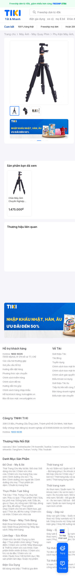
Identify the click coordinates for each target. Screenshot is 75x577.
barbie (48, 446)
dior (14, 446)
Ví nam (50, 564)
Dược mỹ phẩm (30, 559)
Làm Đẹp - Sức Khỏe (15, 535)
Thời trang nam (56, 485)
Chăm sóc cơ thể (17, 545)
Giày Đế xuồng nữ (66, 524)
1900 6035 (16, 432)
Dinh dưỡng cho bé (18, 477)
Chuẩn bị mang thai (18, 485)
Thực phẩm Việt (29, 497)
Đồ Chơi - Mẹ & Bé (13, 464)
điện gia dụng (37, 18)
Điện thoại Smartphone (14, 524)
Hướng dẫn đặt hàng (13, 369)
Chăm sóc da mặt (11, 539)
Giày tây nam (68, 534)
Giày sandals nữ (64, 518)
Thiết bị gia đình (30, 568)
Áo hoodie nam (60, 495)
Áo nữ (49, 468)
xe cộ (50, 18)
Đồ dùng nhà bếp (11, 568)
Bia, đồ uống (14, 506)
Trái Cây (7, 495)
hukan (27, 449)
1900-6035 (17, 354)
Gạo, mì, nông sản (19, 503)
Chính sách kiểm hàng (14, 377)
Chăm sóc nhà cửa (21, 514)
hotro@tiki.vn (28, 394)
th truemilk (37, 446)
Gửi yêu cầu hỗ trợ (12, 365)
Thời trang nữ (55, 464)
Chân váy (68, 474)
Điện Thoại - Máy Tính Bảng (20, 520)
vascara (7, 446)
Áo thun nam (53, 489)
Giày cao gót (53, 515)
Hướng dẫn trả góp (12, 386)
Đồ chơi (34, 468)
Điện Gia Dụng (11, 564)
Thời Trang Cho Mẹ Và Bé (15, 468)
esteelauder (24, 446)
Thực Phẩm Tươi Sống (16, 491)
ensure (64, 446)
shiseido (7, 449)
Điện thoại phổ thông (18, 527)
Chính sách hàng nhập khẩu (16, 390)
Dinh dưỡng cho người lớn (21, 479)
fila (40, 449)
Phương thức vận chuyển (15, 373)
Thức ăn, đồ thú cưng (18, 511)
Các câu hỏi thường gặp (14, 361)
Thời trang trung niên (62, 479)
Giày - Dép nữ (55, 511)
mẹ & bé (60, 18)
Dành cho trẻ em (17, 508)
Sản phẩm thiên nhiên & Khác (20, 549)
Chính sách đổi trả (11, 381)
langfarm (17, 449)
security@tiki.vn (27, 398)
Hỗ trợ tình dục (28, 556)
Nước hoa (14, 556)
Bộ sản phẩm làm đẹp (21, 557)
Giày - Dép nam (56, 530)
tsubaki (47, 449)
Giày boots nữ (58, 521)
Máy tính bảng (16, 529)
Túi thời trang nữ (57, 548)
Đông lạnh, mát (23, 500)
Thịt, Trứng (18, 495)
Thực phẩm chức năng (19, 542)
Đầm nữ (58, 468)
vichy (34, 449)
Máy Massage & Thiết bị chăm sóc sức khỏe (22, 546)
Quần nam (66, 489)
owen (56, 446)
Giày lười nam (53, 534)
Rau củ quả (13, 497)
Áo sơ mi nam (66, 492)
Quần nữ (67, 468)
